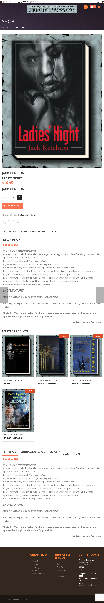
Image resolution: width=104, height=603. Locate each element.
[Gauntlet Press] (52, 9)
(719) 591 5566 (9, 2)
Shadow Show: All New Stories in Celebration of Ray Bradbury (15, 380)
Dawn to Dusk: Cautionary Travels (49, 380)
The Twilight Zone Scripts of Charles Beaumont (15, 435)
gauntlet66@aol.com (29, 2)
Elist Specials (37, 564)
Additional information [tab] (33, 231)
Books (23, 215)
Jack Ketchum (31, 215)
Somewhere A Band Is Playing (83, 380)
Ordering (35, 567)
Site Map (60, 577)
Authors (35, 570)
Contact (60, 564)
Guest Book (61, 570)
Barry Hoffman (38, 573)
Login (101, 2)
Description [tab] (10, 231)
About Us (35, 561)
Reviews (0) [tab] (55, 231)
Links (59, 573)
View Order (61, 567)
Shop (8, 28)
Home (2, 28)
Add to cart (12, 206)
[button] (97, 38)
